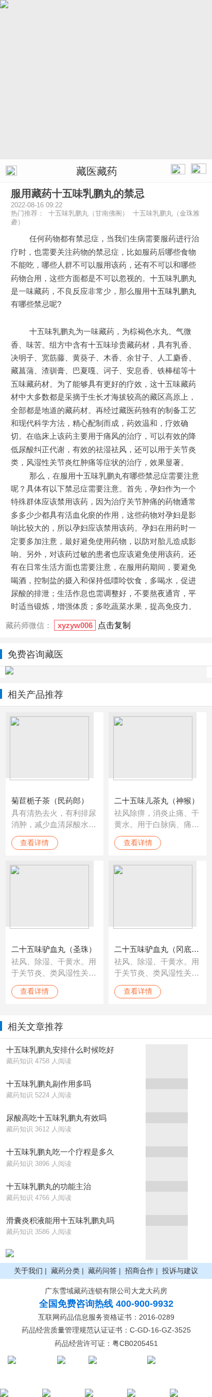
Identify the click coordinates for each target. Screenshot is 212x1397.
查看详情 (34, 843)
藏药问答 (102, 1271)
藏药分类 (65, 1271)
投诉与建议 (180, 1271)
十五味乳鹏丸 (173, 291)
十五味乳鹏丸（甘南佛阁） (88, 213)
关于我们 (28, 1271)
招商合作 (139, 1271)
